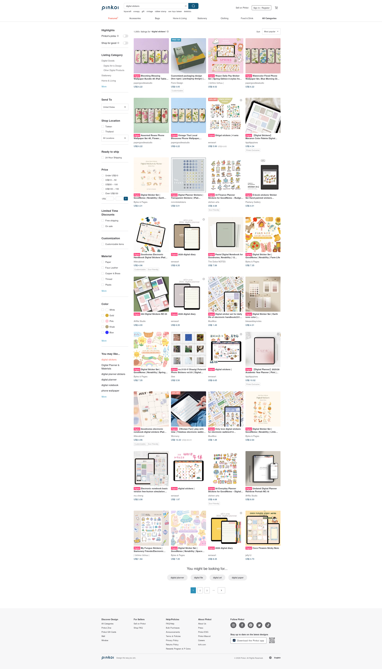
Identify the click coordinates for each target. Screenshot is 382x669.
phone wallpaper (110, 390)
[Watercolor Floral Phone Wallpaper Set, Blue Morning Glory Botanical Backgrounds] (263, 55)
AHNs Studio (140, 321)
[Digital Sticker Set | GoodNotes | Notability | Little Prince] (263, 409)
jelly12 (248, 555)
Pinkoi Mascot (204, 636)
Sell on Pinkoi (242, 7)
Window (104, 640)
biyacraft (127, 11)
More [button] (104, 86)
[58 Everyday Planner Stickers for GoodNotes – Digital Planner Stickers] (225, 468)
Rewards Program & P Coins (178, 649)
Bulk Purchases (173, 628)
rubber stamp (160, 11)
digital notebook (109, 385)
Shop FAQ (138, 628)
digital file (198, 577)
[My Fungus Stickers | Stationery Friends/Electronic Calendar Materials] (151, 528)
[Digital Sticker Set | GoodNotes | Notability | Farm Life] (263, 234)
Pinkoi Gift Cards (108, 632)
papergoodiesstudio (143, 82)
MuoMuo (212, 321)
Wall (103, 636)
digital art (217, 577)
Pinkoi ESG (203, 632)
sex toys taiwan (175, 11)
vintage (150, 11)
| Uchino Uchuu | (216, 82)
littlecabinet (139, 261)
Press (200, 628)
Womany (175, 435)
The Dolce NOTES (216, 261)
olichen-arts (213, 201)
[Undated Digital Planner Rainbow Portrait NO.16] (263, 468)
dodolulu (187, 11)
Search (193, 6)
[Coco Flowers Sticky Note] (263, 528)
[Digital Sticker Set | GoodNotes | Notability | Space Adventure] (188, 528)
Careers (201, 640)
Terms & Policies (173, 636)
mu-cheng (138, 495)
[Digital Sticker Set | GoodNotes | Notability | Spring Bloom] (151, 349)
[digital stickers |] (225, 349)
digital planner (109, 379)
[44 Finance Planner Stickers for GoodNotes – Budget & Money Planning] (225, 175)
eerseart (212, 142)
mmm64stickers (178, 201)
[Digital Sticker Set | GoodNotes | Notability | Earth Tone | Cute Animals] (151, 175)
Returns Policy (172, 644)
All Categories (107, 624)
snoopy (136, 11)
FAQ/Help (170, 624)
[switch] (114, 36)
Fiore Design (177, 82)
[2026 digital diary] (188, 234)
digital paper (238, 577)
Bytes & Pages (140, 201)
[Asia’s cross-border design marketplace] (109, 7)
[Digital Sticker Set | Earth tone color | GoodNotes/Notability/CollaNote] (263, 294)
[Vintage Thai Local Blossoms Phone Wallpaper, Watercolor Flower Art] (188, 115)
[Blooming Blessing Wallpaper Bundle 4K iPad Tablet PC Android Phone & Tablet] (151, 55)
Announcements (173, 632)
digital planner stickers (113, 374)
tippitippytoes (251, 142)
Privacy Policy (172, 640)
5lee (173, 376)
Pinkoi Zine (106, 628)
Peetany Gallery (253, 201)
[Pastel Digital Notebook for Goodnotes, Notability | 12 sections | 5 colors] (225, 234)
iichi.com (202, 644)
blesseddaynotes (253, 321)
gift (143, 11)
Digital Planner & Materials (110, 366)
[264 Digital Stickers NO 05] (151, 294)
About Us (202, 624)
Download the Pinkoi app (250, 640)
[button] (126, 198)
